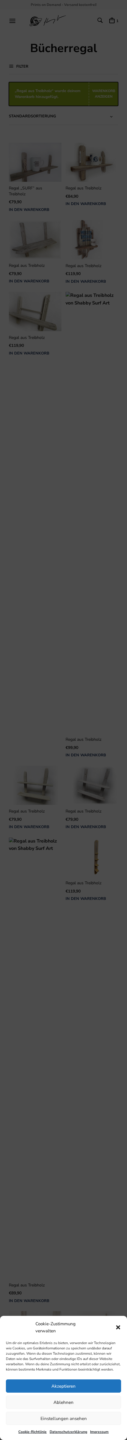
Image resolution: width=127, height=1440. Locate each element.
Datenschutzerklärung (68, 1431)
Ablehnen (63, 1402)
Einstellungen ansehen (63, 1418)
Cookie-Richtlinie (32, 1431)
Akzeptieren (63, 1386)
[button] (118, 1327)
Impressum (99, 1431)
